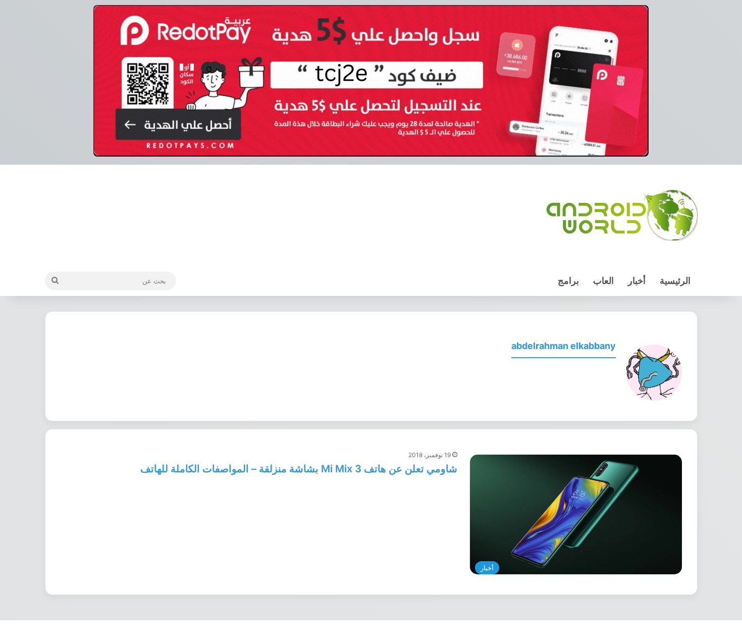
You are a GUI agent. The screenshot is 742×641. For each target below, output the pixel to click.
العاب (603, 280)
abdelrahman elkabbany (563, 345)
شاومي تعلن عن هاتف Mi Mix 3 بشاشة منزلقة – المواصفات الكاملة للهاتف (298, 469)
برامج (568, 280)
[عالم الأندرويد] (622, 215)
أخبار (637, 280)
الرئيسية (675, 280)
